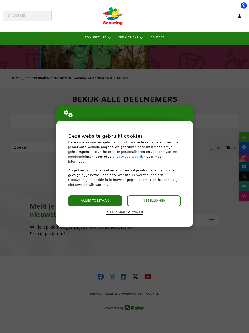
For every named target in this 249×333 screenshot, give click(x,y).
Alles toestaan (95, 201)
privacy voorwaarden (129, 157)
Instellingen (154, 201)
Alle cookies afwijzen (124, 212)
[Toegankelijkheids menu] (244, 5)
